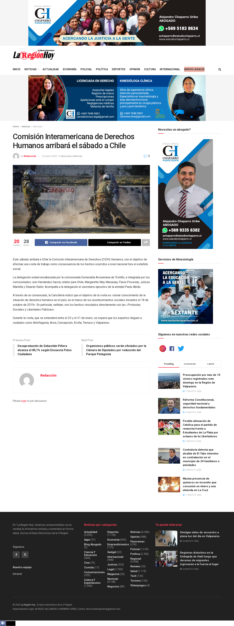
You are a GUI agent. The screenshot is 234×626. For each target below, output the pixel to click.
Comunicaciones (94, 572)
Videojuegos (138, 585)
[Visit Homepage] (34, 55)
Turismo (135, 580)
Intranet (17, 573)
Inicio (16, 69)
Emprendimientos (118, 544)
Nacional (37, 126)
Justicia (112, 564)
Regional (135, 558)
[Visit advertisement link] (117, 23)
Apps (87, 539)
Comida (89, 567)
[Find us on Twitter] (25, 554)
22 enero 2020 (49, 156)
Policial (86, 69)
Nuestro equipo (22, 567)
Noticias (30, 69)
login (24, 400)
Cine (87, 562)
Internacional (170, 69)
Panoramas (137, 541)
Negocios (113, 586)
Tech (133, 575)
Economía (69, 69)
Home (16, 126)
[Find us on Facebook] (16, 554)
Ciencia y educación (90, 554)
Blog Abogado (92, 544)
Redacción (30, 156)
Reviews (135, 566)
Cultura (150, 69)
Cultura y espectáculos (92, 581)
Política (102, 69)
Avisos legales (194, 69)
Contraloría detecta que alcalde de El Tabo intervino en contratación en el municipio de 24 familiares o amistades (201, 457)
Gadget (111, 552)
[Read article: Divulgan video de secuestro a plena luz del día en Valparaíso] (166, 538)
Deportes (118, 69)
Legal (110, 569)
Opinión (134, 69)
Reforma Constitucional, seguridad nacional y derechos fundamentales (199, 403)
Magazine (113, 574)
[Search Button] (219, 69)
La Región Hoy (28, 605)
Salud (133, 571)
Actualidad (51, 69)
